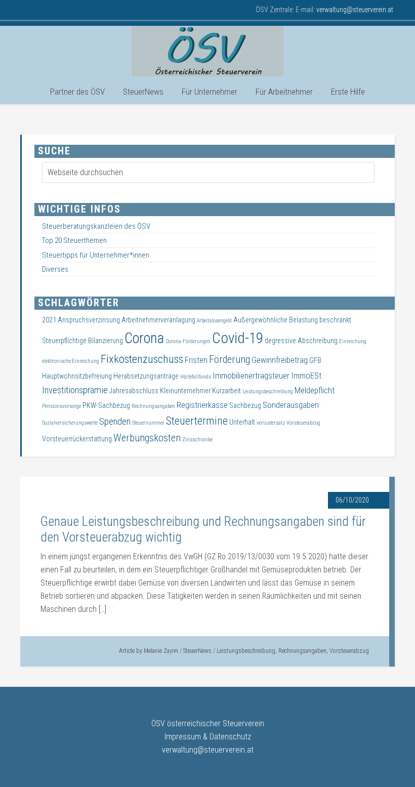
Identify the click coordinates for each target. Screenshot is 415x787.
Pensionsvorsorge (61, 406)
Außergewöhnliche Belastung (275, 320)
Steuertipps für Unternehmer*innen (95, 255)
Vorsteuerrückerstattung (77, 439)
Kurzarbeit (226, 391)
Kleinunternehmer (185, 391)
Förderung (229, 359)
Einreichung (352, 341)
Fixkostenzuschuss (142, 359)
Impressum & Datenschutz (207, 736)
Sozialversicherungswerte (70, 423)
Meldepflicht (315, 390)
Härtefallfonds (195, 377)
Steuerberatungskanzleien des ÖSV (96, 226)
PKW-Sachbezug (106, 405)
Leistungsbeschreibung (246, 650)
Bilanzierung (105, 341)
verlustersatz (271, 423)
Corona (144, 338)
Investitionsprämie (75, 390)
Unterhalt (242, 422)
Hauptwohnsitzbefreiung (77, 376)
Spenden (115, 421)
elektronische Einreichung (70, 361)
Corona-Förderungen (188, 341)
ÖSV (207, 51)
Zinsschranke (197, 439)
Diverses (55, 269)
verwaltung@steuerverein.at (208, 750)
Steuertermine (197, 421)
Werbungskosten (147, 438)
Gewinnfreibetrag (280, 360)
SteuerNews (197, 650)
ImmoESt (306, 376)
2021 (49, 320)
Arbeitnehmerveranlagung (158, 320)
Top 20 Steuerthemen (74, 240)
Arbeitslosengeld (214, 320)
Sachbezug (245, 405)
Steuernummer (148, 423)
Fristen (196, 360)
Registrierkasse (202, 405)
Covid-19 (237, 338)
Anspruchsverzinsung (89, 320)
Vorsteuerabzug (349, 650)
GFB (315, 360)
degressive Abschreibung (301, 341)
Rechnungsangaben (302, 650)
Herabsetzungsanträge (146, 376)
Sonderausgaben (291, 405)
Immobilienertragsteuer (251, 376)
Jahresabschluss (133, 391)
